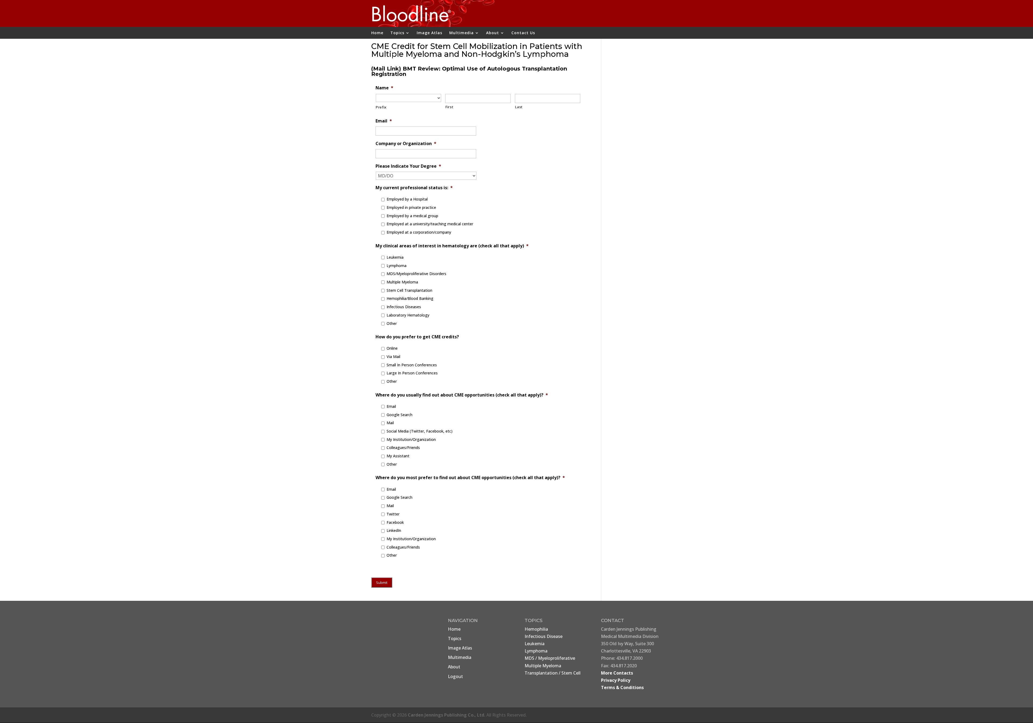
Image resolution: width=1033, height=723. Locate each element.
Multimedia (461, 33)
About (492, 33)
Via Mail (393, 356)
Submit (381, 582)
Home (377, 33)
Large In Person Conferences (412, 372)
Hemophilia (536, 629)
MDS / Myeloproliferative (550, 658)
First (449, 106)
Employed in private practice (411, 207)
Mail (390, 422)
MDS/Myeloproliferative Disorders (416, 273)
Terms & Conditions (622, 687)
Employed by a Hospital (407, 199)
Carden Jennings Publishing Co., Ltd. (446, 715)
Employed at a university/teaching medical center (430, 223)
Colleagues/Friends (403, 447)
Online (392, 348)
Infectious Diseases (404, 306)
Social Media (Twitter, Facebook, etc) (419, 431)
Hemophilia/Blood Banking (410, 298)
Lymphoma (396, 265)
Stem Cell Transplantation (409, 290)
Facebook (395, 522)
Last (519, 106)
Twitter (393, 514)
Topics (397, 33)
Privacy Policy (615, 680)
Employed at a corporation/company (419, 232)
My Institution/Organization (411, 439)
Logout (455, 676)
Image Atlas (429, 33)
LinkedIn (394, 530)
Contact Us (523, 33)
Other (392, 323)
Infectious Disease (544, 636)
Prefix (381, 107)
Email (391, 406)
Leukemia (395, 257)
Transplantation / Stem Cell (553, 673)
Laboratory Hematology (408, 315)
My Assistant (398, 455)
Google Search (399, 414)
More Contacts (617, 673)
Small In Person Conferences (412, 364)
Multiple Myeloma (402, 282)
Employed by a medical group (412, 215)
